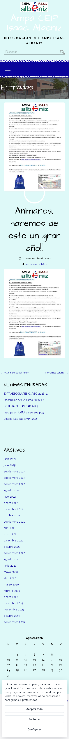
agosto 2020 (12, 559)
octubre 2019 (12, 615)
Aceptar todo (34, 709)
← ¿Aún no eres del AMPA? (15, 372)
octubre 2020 (12, 546)
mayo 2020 (11, 571)
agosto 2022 (11, 490)
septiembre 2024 (14, 471)
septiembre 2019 (14, 622)
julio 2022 (10, 496)
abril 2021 (10, 527)
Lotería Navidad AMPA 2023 (21, 418)
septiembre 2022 (14, 484)
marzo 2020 (11, 584)
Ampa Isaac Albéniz (36, 264)
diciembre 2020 (13, 540)
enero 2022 (11, 502)
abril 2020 (10, 578)
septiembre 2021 (14, 521)
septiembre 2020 (14, 553)
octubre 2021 (12, 515)
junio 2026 (10, 458)
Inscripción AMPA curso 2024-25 (24, 412)
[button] (7, 69)
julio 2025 (10, 465)
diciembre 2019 (13, 603)
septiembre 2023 (14, 477)
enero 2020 (11, 596)
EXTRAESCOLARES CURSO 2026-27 (26, 393)
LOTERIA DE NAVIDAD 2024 (21, 406)
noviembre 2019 (14, 609)
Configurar (34, 729)
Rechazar (34, 719)
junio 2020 (10, 565)
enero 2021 (11, 534)
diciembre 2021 (13, 509)
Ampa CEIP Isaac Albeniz (34, 22)
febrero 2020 (12, 590)
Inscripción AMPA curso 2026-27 (24, 399)
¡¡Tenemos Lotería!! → (56, 372)
